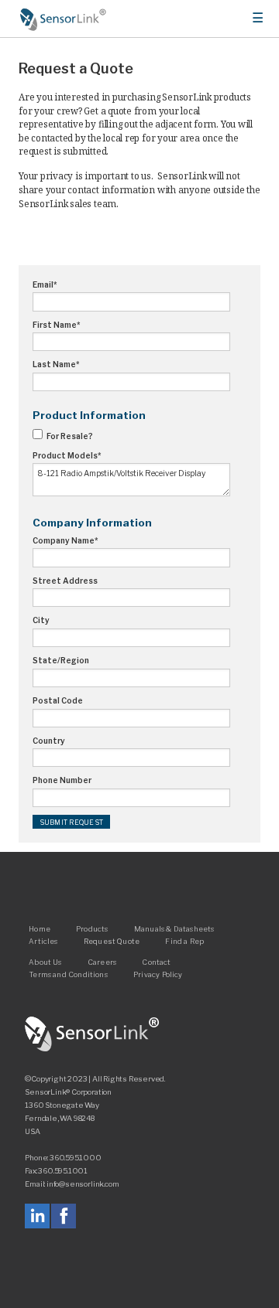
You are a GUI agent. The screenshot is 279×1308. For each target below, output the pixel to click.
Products (92, 928)
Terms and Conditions (68, 974)
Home (63, 19)
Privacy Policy (158, 974)
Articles (43, 940)
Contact (156, 961)
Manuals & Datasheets (174, 928)
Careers (102, 961)
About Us (45, 961)
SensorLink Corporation (92, 1034)
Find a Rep (184, 940)
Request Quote (112, 940)
